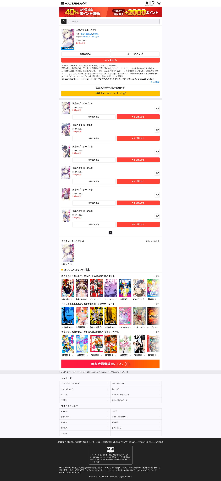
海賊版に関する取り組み (111, 442)
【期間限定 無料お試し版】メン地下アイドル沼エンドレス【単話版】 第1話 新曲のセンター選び (153, 299)
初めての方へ (65, 417)
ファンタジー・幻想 (83, 372)
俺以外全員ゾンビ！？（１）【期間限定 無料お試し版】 (96, 327)
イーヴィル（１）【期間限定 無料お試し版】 (153, 327)
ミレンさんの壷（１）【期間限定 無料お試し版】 (125, 327)
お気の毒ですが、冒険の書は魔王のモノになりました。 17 (67, 299)
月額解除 (115, 422)
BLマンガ (64, 395)
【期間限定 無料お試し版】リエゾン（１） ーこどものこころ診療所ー (125, 355)
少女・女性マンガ (67, 389)
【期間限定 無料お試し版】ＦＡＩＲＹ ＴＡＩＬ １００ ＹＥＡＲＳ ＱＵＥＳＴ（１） (153, 355)
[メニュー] (62, 3)
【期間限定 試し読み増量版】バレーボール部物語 (82, 355)
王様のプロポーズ (67, 264)
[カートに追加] (157, 108)
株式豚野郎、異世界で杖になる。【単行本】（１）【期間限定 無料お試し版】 (82, 327)
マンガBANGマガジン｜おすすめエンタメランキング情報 (141, 442)
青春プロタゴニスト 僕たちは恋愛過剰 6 (139, 299)
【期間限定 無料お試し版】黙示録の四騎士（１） (96, 355)
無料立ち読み (85, 54)
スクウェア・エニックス (90, 37)
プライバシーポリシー (94, 442)
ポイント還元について (119, 417)
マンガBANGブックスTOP (70, 384)
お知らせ (64, 411)
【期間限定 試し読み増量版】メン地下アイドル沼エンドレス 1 (125, 299)
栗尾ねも (89, 34)
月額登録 (64, 422)
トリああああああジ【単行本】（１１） (67, 327)
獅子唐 (95, 34)
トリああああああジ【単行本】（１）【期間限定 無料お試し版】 (110, 327)
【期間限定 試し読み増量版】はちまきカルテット (67, 355)
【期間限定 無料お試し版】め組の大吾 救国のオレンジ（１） (110, 355)
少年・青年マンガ (118, 384)
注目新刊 (64, 400)
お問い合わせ (116, 428)
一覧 (156, 276)
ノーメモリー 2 (110, 299)
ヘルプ (114, 411)
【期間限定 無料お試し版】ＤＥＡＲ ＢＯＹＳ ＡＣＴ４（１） (139, 355)
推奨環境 (64, 433)
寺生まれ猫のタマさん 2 (82, 299)
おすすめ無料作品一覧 (119, 400)
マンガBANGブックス (66, 372)
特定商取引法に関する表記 (76, 442)
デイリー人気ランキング (120, 395)
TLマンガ (115, 389)
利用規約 (64, 428)
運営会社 (61, 442)
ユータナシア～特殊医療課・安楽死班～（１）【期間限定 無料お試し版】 (139, 327)
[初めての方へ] (147, 3)
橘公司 (83, 34)
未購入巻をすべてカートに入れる (108, 93)
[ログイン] (152, 3)
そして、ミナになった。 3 (96, 299)
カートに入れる (134, 54)
